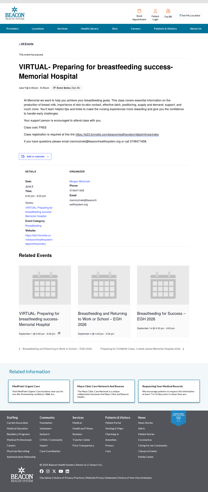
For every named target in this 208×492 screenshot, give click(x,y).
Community (47, 417)
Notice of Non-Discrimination (135, 477)
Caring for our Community (152, 445)
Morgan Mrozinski (80, 181)
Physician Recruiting (18, 451)
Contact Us (94, 464)
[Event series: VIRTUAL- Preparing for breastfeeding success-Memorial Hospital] (59, 333)
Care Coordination (50, 451)
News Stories (145, 422)
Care (108, 451)
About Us (196, 28)
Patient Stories (146, 434)
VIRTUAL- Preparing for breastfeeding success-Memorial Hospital (38, 212)
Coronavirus (145, 439)
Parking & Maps (114, 428)
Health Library (89, 28)
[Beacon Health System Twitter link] (54, 471)
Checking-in (112, 434)
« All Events (26, 44)
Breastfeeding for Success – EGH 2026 (161, 316)
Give (114, 28)
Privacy (109, 445)
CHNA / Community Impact (51, 442)
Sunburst (45, 434)
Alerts (141, 428)
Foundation (46, 422)
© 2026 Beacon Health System (57, 464)
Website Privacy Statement (101, 477)
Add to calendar (36, 156)
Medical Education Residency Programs (18, 431)
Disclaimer (46, 477)
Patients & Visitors (165, 28)
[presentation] (45, 285)
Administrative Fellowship (21, 456)
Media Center (146, 456)
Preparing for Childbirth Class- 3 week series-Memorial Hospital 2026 (141, 349)
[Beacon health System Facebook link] (42, 471)
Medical (77, 422)
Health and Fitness (82, 428)
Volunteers (46, 428)
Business (77, 434)
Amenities (111, 439)
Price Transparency (83, 445)
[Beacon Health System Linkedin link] (67, 471)
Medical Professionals (19, 439)
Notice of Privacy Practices (68, 477)
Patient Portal (113, 422)
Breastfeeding (33, 225)
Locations (38, 28)
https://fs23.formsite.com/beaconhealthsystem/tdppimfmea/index (117, 134)
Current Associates (17, 422)
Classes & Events (147, 451)
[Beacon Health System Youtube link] (61, 471)
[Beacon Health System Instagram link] (48, 471)
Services (62, 28)
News (142, 417)
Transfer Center (81, 439)
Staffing (12, 417)
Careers (136, 28)
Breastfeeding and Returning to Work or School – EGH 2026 (102, 318)
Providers (12, 28)
